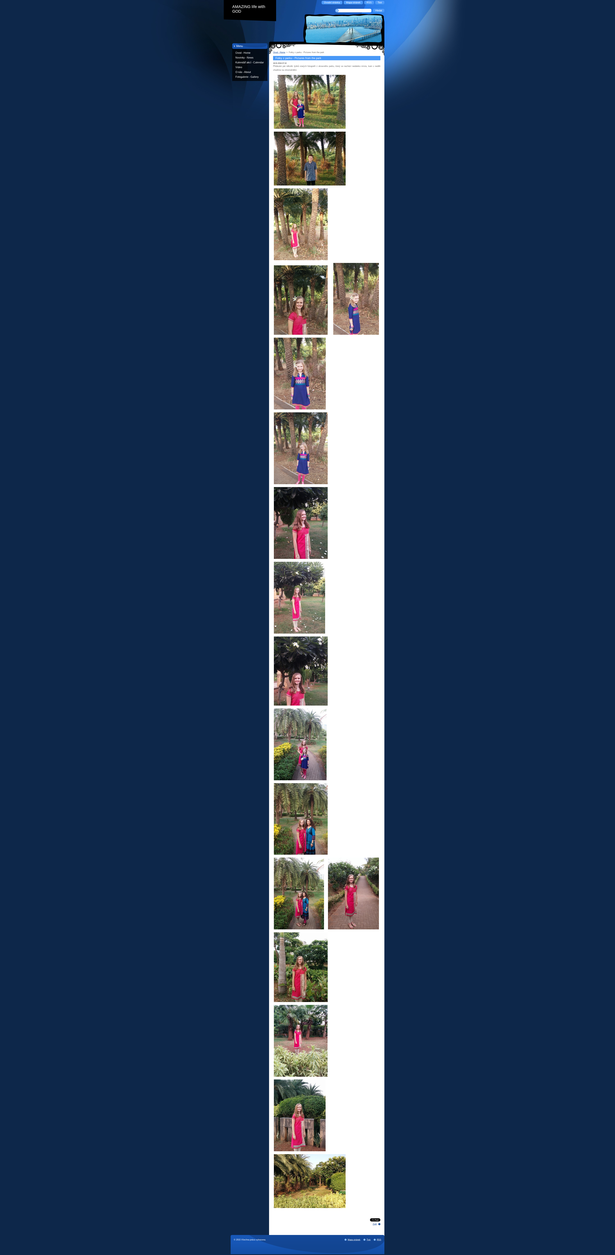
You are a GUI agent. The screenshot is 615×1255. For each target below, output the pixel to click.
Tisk (369, 1239)
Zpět (375, 1224)
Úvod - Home (242, 52)
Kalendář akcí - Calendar (249, 62)
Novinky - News (244, 57)
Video (238, 67)
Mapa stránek (354, 1239)
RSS (379, 1239)
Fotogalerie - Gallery (247, 77)
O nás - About (243, 72)
